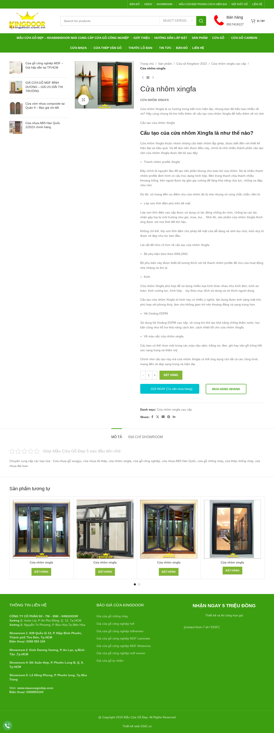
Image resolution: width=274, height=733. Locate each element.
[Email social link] (163, 417)
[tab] (116, 434)
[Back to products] (147, 77)
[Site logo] (27, 20)
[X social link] (157, 417)
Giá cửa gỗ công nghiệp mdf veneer (121, 653)
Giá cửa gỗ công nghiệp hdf (115, 623)
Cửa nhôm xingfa (41, 562)
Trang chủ (147, 63)
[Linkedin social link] (174, 417)
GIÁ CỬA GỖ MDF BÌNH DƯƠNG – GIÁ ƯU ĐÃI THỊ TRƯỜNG (44, 87)
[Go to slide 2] (139, 584)
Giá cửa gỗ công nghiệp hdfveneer (120, 631)
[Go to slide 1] (135, 584)
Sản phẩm (165, 63)
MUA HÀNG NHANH (226, 389)
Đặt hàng (171, 375)
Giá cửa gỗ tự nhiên (110, 660)
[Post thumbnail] (15, 67)
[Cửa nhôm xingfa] (41, 529)
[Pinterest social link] (168, 417)
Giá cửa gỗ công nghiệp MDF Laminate (123, 638)
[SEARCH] (201, 21)
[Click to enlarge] (83, 100)
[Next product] (153, 77)
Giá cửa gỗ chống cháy (112, 616)
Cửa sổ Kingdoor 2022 (191, 63)
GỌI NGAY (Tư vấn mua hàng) (171, 389)
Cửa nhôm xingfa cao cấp (228, 63)
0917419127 (235, 24)
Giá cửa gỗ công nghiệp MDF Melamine (124, 646)
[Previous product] (142, 77)
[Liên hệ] (7, 725)
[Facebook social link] (152, 417)
